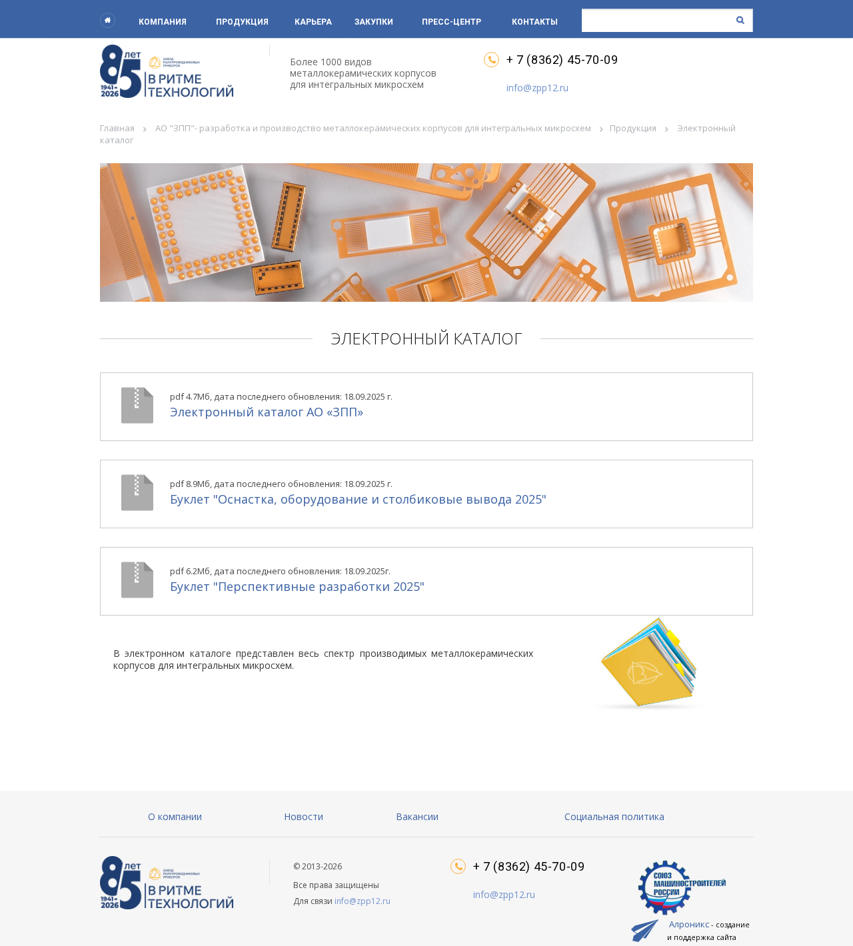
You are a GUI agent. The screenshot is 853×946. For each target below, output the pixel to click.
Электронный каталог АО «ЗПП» (281, 405)
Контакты (535, 22)
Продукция (242, 22)
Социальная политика (614, 816)
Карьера (313, 22)
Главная (117, 128)
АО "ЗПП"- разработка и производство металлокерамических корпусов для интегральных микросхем (373, 128)
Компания (163, 22)
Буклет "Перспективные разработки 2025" (297, 579)
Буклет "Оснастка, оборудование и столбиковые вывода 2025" (358, 492)
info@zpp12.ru (537, 87)
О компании (175, 816)
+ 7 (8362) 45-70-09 (562, 60)
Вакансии (417, 816)
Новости (303, 816)
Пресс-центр (451, 22)
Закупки (374, 22)
